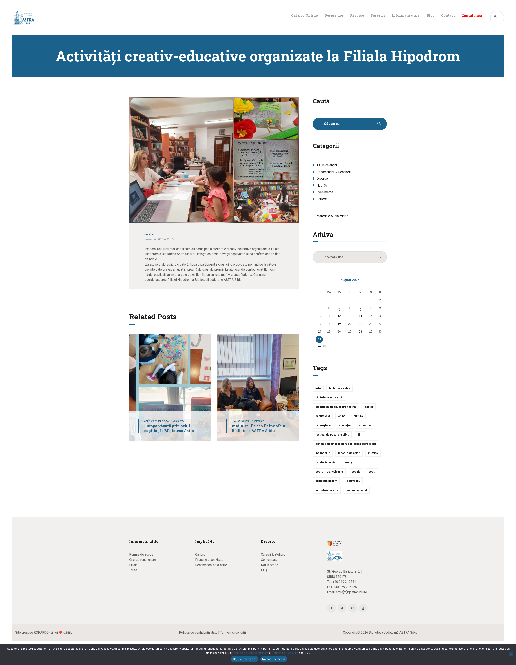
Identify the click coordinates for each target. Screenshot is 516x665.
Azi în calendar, (153, 421)
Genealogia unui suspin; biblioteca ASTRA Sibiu (345, 443)
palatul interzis (325, 462)
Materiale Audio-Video (332, 216)
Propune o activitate (209, 560)
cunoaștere (323, 425)
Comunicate (269, 560)
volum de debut (356, 490)
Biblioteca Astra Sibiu (329, 397)
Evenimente (178, 421)
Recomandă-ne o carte (211, 565)
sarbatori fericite (326, 490)
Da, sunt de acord (244, 659)
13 (349, 315)
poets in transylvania (329, 471)
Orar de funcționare (142, 560)
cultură (358, 416)
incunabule (322, 453)
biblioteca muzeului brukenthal (336, 406)
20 (349, 323)
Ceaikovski (322, 416)
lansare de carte (349, 453)
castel (369, 406)
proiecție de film (326, 480)
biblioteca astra (339, 388)
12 (339, 315)
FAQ (264, 570)
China (341, 416)
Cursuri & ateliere (273, 554)
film (359, 434)
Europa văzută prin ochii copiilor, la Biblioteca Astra (169, 428)
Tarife (133, 570)
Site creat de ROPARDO (32, 632)
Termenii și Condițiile (285, 652)
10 (319, 315)
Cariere (322, 199)
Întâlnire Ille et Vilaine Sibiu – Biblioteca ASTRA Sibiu (260, 428)
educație (345, 425)
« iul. (324, 346)
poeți (371, 471)
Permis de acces (141, 554)
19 (339, 323)
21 (360, 323)
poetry (348, 462)
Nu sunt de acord (273, 659)
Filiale (133, 565)
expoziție (365, 425)
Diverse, (236, 421)
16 (380, 315)
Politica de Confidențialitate (251, 652)
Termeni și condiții (233, 632)
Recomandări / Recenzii (334, 172)
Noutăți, (166, 421)
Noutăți (148, 234)
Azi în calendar (327, 165)
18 (328, 323)
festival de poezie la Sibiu (332, 434)
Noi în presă (269, 565)
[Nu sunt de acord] (511, 654)
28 (360, 331)
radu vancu (352, 480)
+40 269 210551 (344, 582)
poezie (355, 471)
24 (319, 331)
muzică (373, 453)
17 (319, 323)
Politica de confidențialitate (198, 632)
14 (360, 315)
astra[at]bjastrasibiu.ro (351, 592)
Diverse (322, 179)
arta (318, 388)
